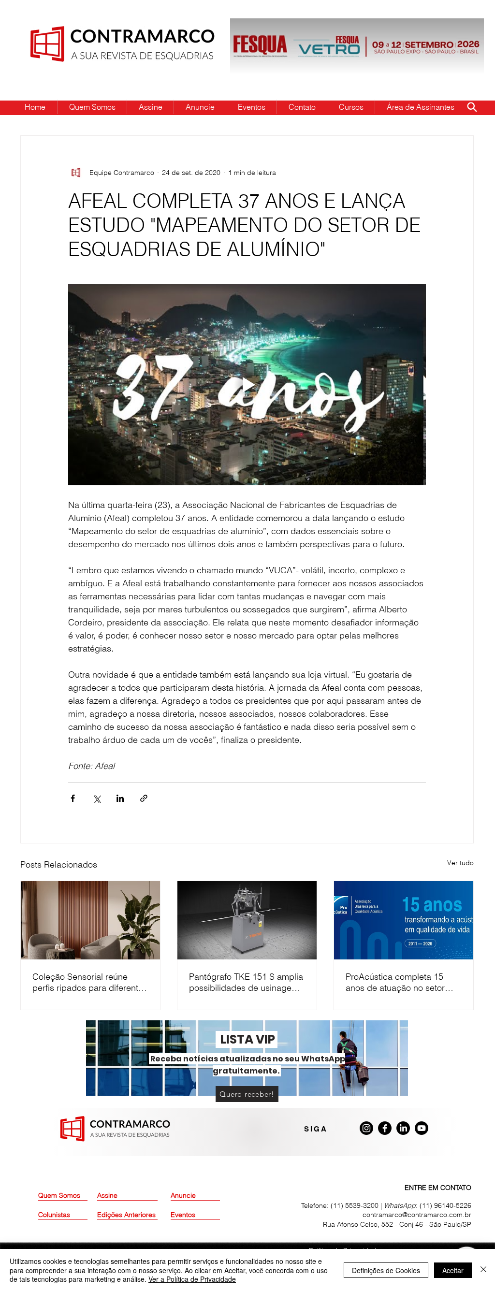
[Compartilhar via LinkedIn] (120, 798)
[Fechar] (483, 1270)
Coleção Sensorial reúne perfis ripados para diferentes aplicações (89, 982)
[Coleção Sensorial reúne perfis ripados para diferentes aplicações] (90, 920)
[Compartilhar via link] (143, 798)
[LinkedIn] (403, 1128)
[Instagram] (366, 1128)
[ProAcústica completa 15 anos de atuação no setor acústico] (403, 920)
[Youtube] (421, 1128)
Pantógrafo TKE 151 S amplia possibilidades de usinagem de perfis (246, 982)
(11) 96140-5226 (445, 1205)
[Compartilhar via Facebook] (72, 798)
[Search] (472, 107)
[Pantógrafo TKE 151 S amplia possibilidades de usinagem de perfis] (247, 920)
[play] (461, 26)
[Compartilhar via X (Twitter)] (96, 798)
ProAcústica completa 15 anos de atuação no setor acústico (395, 982)
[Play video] (247, 384)
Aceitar (453, 1270)
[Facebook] (385, 1128)
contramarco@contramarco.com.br (417, 1214)
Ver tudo (460, 862)
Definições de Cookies (386, 1270)
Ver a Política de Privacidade (192, 1279)
